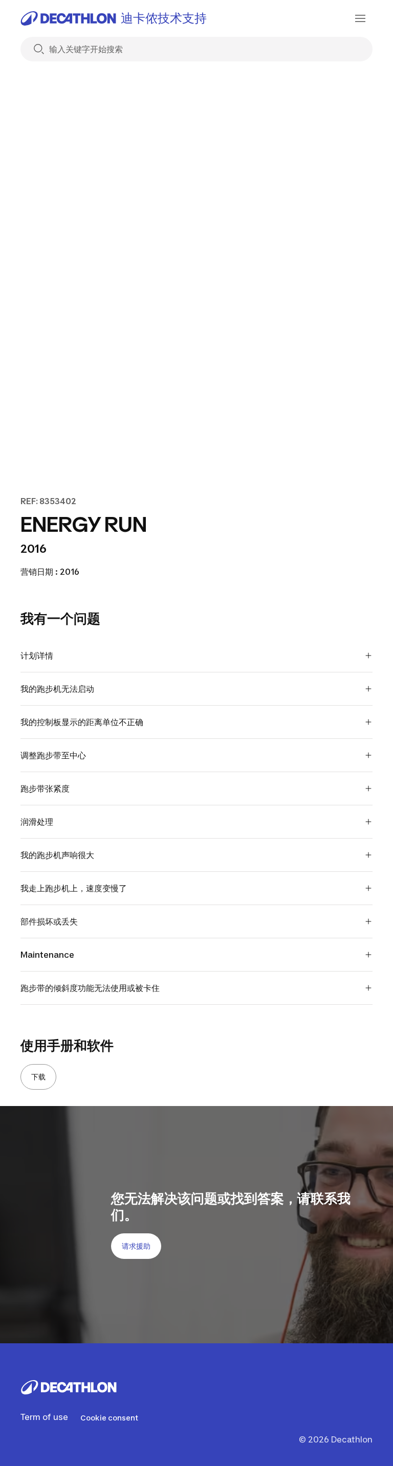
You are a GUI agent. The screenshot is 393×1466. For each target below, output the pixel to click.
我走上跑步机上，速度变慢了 (73, 888)
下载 (38, 1076)
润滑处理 (36, 822)
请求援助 (136, 1246)
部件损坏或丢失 (49, 921)
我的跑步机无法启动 (57, 689)
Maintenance (47, 955)
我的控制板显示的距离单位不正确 (81, 722)
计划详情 (36, 655)
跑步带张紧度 (45, 788)
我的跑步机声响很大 (57, 855)
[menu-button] (360, 18)
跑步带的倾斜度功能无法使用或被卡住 (90, 988)
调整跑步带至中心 (53, 755)
